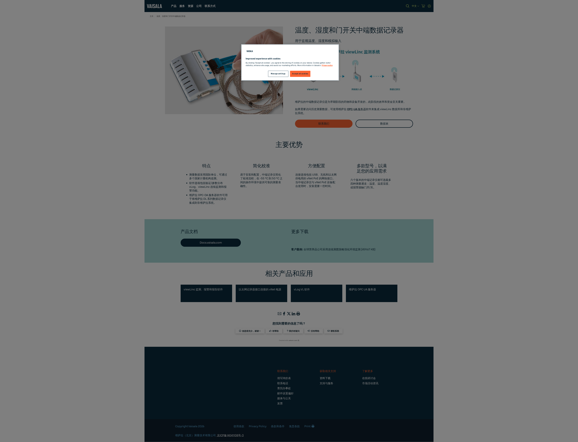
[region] (290, 62)
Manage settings (278, 74)
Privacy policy (327, 65)
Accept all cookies (300, 74)
